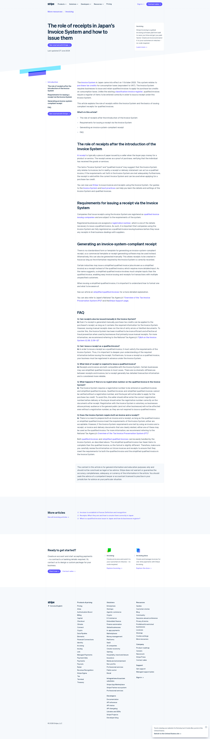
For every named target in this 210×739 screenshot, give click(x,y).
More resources (55, 11)
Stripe (95, 185)
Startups (110, 609)
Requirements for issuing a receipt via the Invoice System (60, 96)
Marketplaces (112, 633)
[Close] (205, 727)
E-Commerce (112, 618)
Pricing (109, 4)
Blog (138, 612)
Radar (79, 667)
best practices (108, 188)
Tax (78, 676)
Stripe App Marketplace (116, 684)
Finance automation (114, 624)
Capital (79, 618)
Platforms (110, 639)
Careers (139, 651)
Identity (80, 642)
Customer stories (143, 609)
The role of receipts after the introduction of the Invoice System (59, 88)
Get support (141, 669)
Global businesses (114, 627)
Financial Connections (85, 639)
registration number (121, 223)
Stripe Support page (119, 300)
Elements (80, 636)
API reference (112, 702)
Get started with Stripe (58, 45)
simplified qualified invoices (106, 292)
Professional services (115, 667)
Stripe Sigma (82, 673)
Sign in (140, 4)
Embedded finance (114, 621)
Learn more (140, 47)
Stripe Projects (112, 714)
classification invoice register (129, 91)
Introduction (53, 82)
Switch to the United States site (166, 733)
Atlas (79, 609)
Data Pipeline (82, 633)
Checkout (81, 621)
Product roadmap (143, 648)
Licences (139, 630)
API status (111, 705)
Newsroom (140, 654)
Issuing (79, 649)
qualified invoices (90, 439)
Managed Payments (84, 655)
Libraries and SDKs (114, 711)
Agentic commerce (114, 612)
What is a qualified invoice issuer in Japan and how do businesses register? (110, 518)
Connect (80, 627)
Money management (114, 636)
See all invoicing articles (57, 517)
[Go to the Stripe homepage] (50, 602)
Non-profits (111, 664)
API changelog (112, 708)
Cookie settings (142, 636)
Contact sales (153, 4)
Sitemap (139, 633)
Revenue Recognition (85, 670)
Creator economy (113, 649)
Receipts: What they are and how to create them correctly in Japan (106, 515)
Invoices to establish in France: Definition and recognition (103, 512)
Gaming (110, 652)
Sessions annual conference (147, 618)
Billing (79, 615)
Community (140, 615)
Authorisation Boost (84, 612)
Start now (53, 571)
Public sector (112, 670)
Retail (109, 673)
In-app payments (113, 630)
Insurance (110, 658)
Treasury (80, 682)
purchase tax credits (87, 85)
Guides (139, 606)
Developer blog (112, 718)
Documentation (113, 699)
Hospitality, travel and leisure (118, 655)
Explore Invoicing (113, 568)
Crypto (79, 630)
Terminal (80, 679)
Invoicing (70, 11)
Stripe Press (141, 657)
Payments (81, 661)
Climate (80, 624)
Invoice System (88, 82)
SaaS (109, 642)
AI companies (112, 645)
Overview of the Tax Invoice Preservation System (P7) (123, 433)
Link (78, 652)
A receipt (81, 155)
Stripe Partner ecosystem (116, 687)
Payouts (80, 664)
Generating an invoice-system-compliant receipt (60, 102)
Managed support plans (145, 672)
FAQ (49, 107)
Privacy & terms (142, 621)
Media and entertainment (116, 661)
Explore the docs (143, 568)
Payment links (82, 658)
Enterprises (111, 606)
